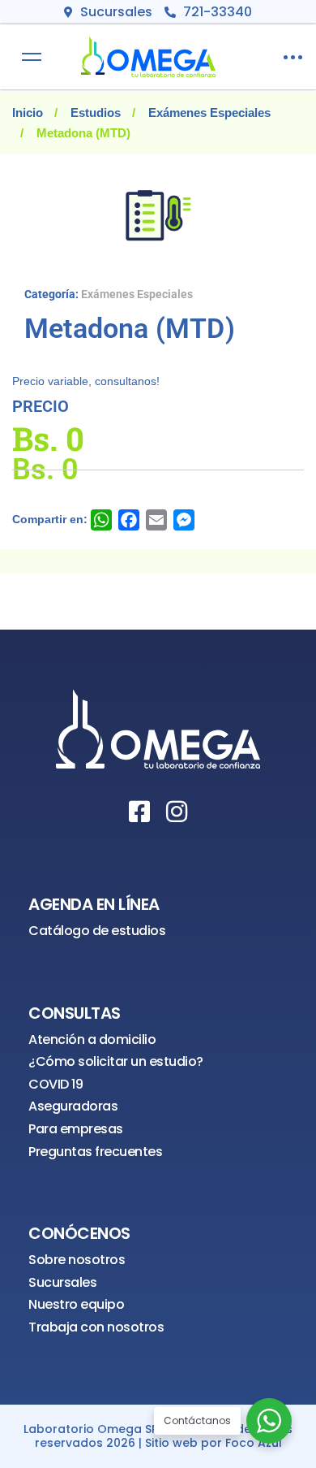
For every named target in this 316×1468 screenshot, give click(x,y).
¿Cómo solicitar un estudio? (115, 1061)
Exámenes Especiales (209, 112)
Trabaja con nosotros (96, 1327)
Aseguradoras (72, 1106)
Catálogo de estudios (96, 930)
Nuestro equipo (76, 1304)
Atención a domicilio (92, 1039)
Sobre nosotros (76, 1259)
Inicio (27, 112)
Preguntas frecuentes (95, 1151)
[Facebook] (139, 811)
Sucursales (62, 1282)
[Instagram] (177, 811)
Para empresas (75, 1128)
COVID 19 (55, 1084)
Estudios (95, 112)
